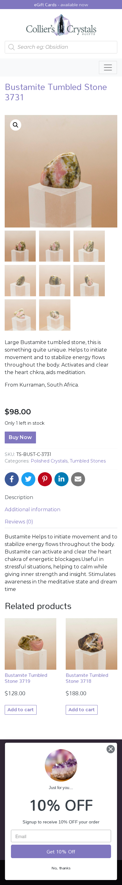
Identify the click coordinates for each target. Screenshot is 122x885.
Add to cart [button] (21, 709)
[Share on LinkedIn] (61, 479)
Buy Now (20, 437)
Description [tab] (19, 497)
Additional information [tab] (32, 509)
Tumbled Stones (88, 461)
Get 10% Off (61, 852)
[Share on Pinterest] (45, 479)
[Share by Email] (78, 479)
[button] (15, 125)
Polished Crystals (49, 461)
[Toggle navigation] (108, 67)
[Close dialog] (110, 749)
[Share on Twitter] (28, 479)
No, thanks (61, 868)
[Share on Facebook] (12, 479)
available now (74, 4)
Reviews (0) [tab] (19, 522)
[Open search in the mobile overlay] (61, 47)
